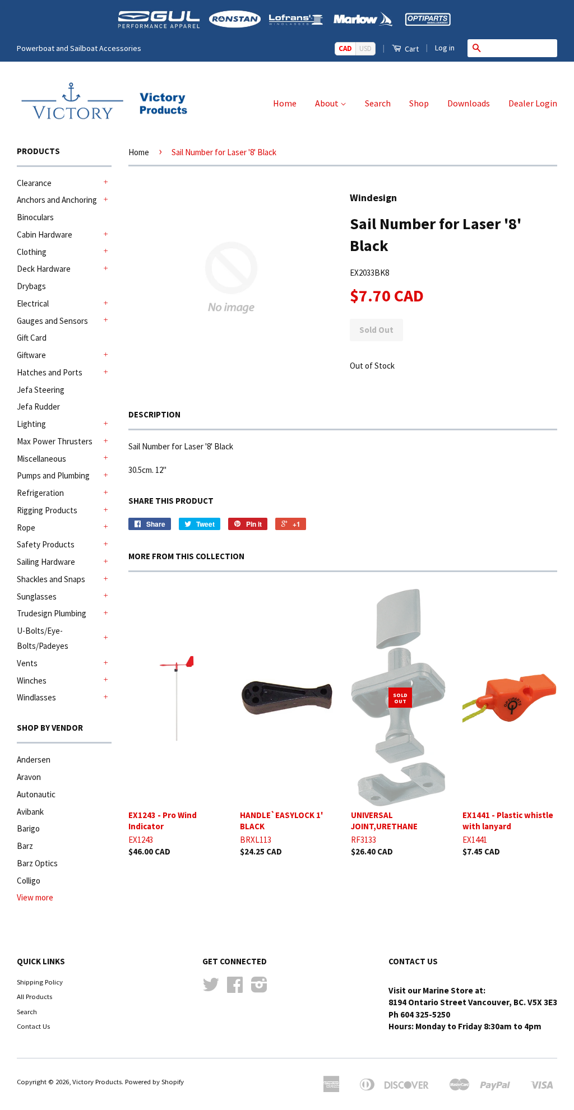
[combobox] (521, 48)
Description (154, 414)
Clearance (34, 183)
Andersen (33, 759)
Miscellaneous (41, 458)
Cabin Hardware (44, 234)
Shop (419, 103)
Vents (27, 663)
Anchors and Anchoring (57, 199)
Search (378, 103)
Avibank (30, 811)
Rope (26, 527)
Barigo (28, 828)
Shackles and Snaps (51, 579)
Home (285, 103)
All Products (34, 996)
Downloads (468, 103)
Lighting (31, 424)
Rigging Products (47, 510)
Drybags (31, 286)
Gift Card (32, 337)
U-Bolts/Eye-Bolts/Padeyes (42, 638)
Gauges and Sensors (52, 320)
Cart (411, 49)
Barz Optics (37, 863)
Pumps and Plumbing (53, 475)
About (327, 103)
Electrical (33, 303)
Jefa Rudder (38, 406)
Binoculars (35, 217)
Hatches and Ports (49, 372)
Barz (25, 845)
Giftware (31, 355)
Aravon (29, 777)
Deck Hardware (44, 268)
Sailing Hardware (46, 561)
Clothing (32, 252)
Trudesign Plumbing (51, 613)
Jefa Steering (40, 389)
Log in (445, 48)
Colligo (28, 880)
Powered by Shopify (154, 1081)
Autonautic (36, 794)
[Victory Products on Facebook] (234, 988)
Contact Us (33, 1025)
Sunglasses (37, 596)
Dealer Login (532, 103)
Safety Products (46, 544)
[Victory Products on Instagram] (259, 988)
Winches (32, 680)
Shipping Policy (40, 981)
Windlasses (36, 697)
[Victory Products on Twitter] (210, 988)
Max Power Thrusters (54, 441)
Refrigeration (40, 492)
